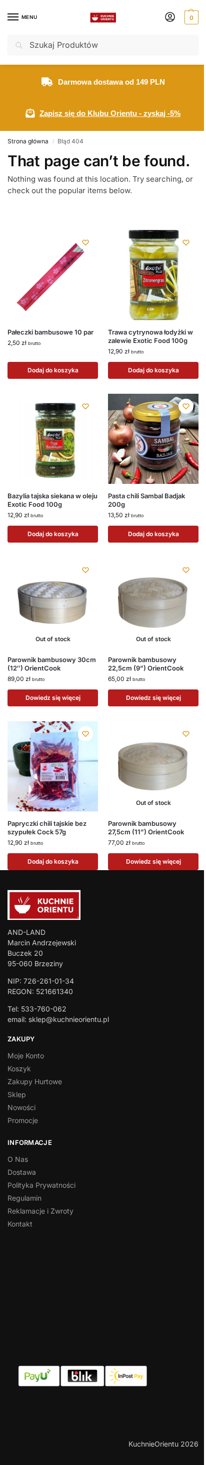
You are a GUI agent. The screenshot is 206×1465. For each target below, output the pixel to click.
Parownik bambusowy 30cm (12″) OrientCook (52, 664)
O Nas (18, 1159)
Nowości (22, 1107)
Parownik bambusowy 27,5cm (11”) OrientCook (146, 827)
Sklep (17, 1094)
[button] (190, 17)
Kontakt (20, 1224)
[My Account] (170, 17)
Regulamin (25, 1198)
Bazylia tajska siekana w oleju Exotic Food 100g (53, 500)
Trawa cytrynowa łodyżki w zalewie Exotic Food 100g (150, 336)
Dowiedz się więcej (53, 697)
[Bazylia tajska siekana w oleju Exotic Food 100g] (53, 439)
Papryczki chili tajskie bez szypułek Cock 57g (47, 827)
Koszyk (19, 1068)
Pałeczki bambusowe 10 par (51, 332)
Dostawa (22, 1172)
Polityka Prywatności (42, 1185)
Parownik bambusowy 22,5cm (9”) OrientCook (146, 664)
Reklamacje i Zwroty (41, 1211)
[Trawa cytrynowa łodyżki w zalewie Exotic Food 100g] (153, 275)
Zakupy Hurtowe (35, 1081)
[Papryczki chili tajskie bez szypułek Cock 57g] (53, 766)
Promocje (23, 1120)
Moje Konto (26, 1055)
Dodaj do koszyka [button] (53, 370)
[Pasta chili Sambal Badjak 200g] (153, 439)
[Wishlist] (85, 242)
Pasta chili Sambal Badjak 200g (146, 500)
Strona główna (28, 141)
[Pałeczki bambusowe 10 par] (53, 275)
